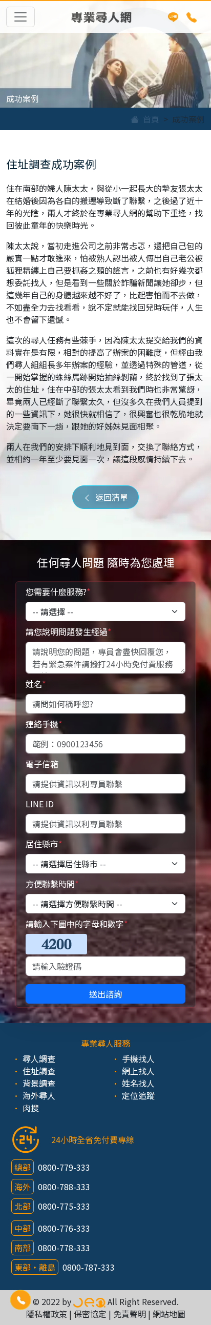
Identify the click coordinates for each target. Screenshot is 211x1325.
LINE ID (40, 804)
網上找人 (138, 1071)
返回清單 (109, 497)
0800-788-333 (64, 1186)
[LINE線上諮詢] (173, 17)
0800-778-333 (64, 1247)
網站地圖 (169, 1314)
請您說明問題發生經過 (68, 631)
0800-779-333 (64, 1167)
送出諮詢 (105, 994)
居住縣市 (44, 844)
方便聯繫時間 (52, 884)
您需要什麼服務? (58, 591)
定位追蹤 (138, 1095)
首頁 (149, 119)
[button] (20, 1300)
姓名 (36, 684)
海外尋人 (39, 1095)
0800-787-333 (88, 1267)
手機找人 (138, 1058)
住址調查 (39, 1071)
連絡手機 (44, 724)
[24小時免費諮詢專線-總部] (191, 17)
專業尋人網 (101, 16)
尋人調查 (39, 1058)
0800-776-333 (64, 1228)
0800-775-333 (64, 1206)
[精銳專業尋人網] (89, 1301)
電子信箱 (42, 764)
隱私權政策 (46, 1314)
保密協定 (90, 1314)
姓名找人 (138, 1083)
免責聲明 (129, 1314)
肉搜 (31, 1108)
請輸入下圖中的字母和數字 (77, 924)
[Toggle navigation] (20, 17)
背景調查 (39, 1083)
